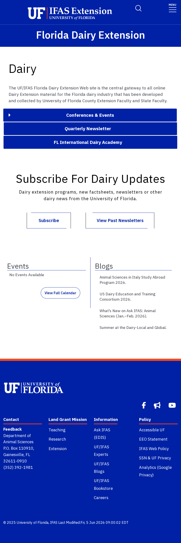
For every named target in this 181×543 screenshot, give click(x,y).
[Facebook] (144, 404)
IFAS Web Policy (154, 448)
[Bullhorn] (157, 404)
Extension (58, 448)
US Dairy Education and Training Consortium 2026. (127, 296)
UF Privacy (161, 457)
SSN (143, 457)
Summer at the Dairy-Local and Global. (133, 327)
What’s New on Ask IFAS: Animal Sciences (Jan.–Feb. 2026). (128, 313)
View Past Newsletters (120, 220)
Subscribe (49, 220)
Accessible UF (152, 429)
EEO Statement (153, 439)
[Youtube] (172, 404)
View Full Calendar (60, 293)
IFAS (53, 522)
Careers (101, 497)
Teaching (57, 429)
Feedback (12, 429)
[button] (90, 115)
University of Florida (33, 522)
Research (57, 439)
